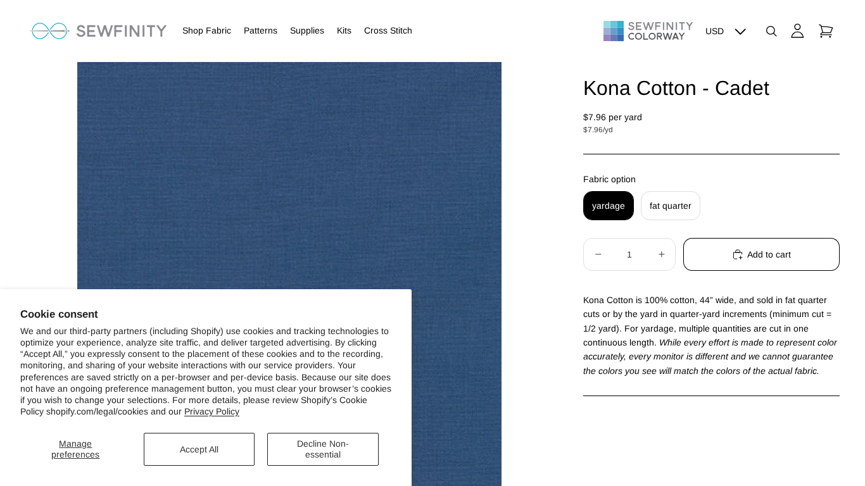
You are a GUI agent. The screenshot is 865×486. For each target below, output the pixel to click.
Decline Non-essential (323, 449)
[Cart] (826, 31)
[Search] (771, 31)
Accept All (199, 449)
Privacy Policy (211, 411)
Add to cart (769, 254)
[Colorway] (648, 31)
